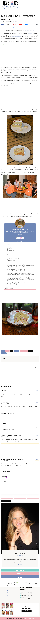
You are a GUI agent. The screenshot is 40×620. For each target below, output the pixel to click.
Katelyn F (3, 402)
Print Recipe (24, 27)
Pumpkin (23, 593)
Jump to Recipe (17, 27)
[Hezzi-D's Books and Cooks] (10, 5)
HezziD (4, 358)
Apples (22, 592)
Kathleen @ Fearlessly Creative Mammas (11, 459)
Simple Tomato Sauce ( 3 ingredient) (31, 366)
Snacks (20, 577)
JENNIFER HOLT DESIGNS (29, 618)
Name (3, 497)
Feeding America (22, 65)
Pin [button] (22, 237)
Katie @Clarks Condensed (7, 413)
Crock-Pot (30, 595)
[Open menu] (38, 5)
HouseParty (29, 33)
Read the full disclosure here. (29, 30)
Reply (37, 390)
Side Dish (23, 600)
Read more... (20, 564)
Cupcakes (23, 595)
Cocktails (20, 573)
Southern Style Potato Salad (7, 366)
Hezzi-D (21, 241)
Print (18, 237)
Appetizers (20, 570)
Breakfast (30, 593)
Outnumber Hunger (16, 36)
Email (16, 497)
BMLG (29, 65)
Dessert (9, 21)
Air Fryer (29, 600)
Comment (4, 481)
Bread (22, 597)
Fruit (11, 21)
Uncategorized (15, 21)
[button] (18, 234)
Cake (7, 21)
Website (29, 497)
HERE (32, 112)
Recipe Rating (4, 476)
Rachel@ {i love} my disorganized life (10, 435)
